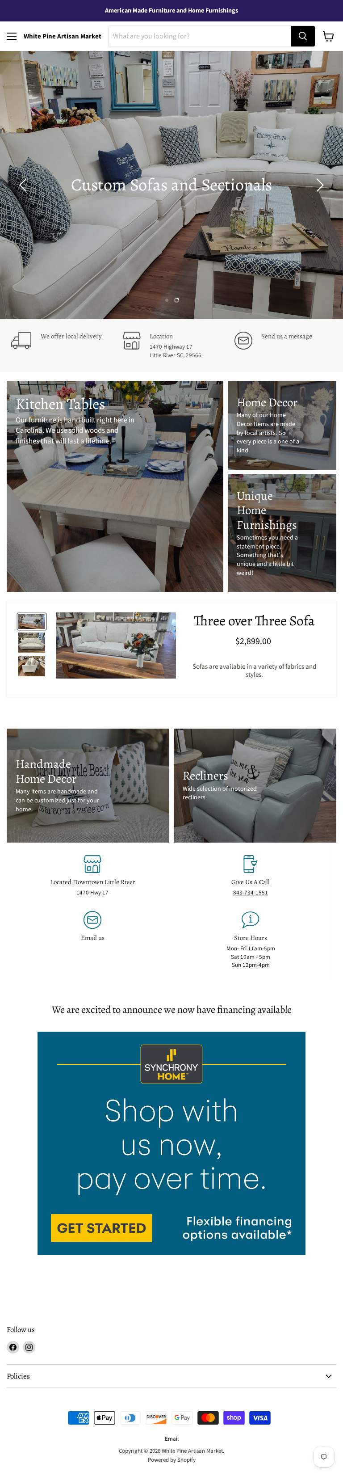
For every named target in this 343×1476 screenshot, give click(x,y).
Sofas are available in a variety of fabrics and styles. (254, 671)
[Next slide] (318, 185)
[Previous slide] (24, 185)
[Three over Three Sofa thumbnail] (31, 621)
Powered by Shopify (172, 1460)
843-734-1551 (250, 893)
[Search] (303, 36)
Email (172, 1439)
